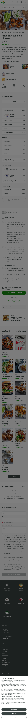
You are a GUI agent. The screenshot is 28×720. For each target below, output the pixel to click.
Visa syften (14, 717)
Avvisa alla (14, 713)
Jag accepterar (14, 709)
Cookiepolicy (10, 694)
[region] (14, 698)
